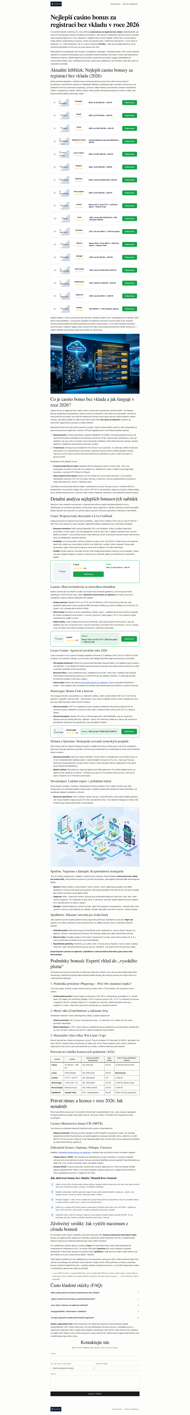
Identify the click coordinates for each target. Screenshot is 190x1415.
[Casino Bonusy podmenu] (122, 1409)
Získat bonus (129, 103)
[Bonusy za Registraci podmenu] (139, 1409)
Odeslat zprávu (95, 1394)
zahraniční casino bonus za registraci (75, 1152)
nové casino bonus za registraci (93, 683)
